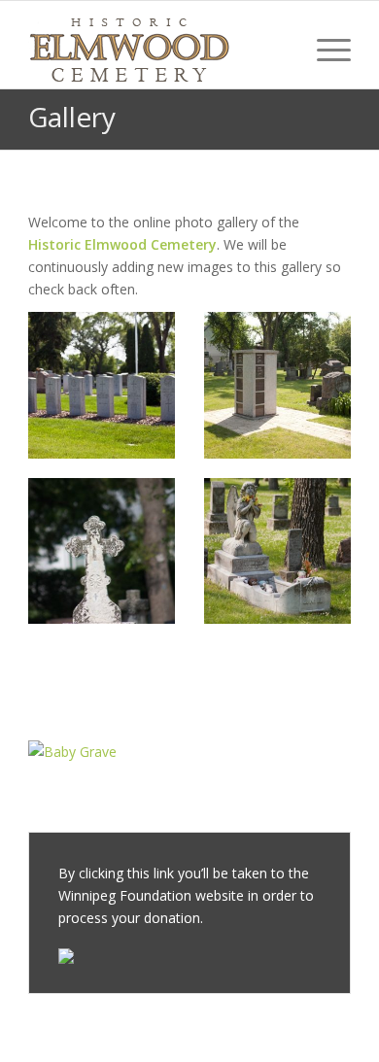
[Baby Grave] (101, 751)
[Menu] (324, 49)
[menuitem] (324, 49)
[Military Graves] (101, 385)
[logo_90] (157, 49)
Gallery (72, 116)
